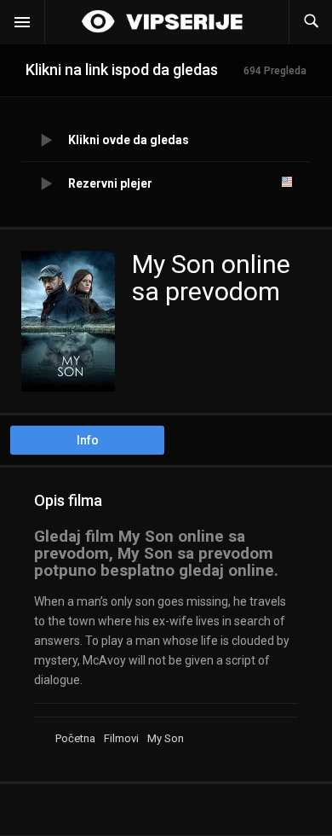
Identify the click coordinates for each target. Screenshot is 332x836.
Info (88, 440)
